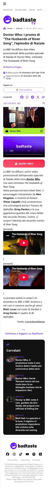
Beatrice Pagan (14, 67)
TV (43, 103)
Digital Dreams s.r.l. (35, 464)
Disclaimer (36, 460)
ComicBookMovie (35, 321)
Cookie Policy (25, 460)
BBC (19, 103)
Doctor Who (9, 103)
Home (9, 28)
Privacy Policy (13, 460)
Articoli (19, 28)
